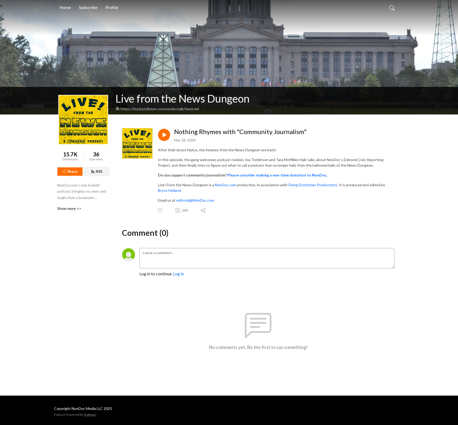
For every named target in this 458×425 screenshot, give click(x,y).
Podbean (90, 415)
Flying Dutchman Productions (312, 185)
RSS (99, 171)
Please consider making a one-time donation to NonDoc (277, 175)
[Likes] (160, 210)
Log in (178, 273)
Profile (111, 7)
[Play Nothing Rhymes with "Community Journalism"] (164, 135)
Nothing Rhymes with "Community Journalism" (240, 131)
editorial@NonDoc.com (195, 200)
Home (65, 7)
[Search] (392, 7)
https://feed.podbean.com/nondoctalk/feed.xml (160, 109)
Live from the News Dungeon (182, 98)
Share (72, 171)
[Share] (203, 210)
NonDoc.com (225, 185)
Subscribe (88, 7)
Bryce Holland (169, 190)
